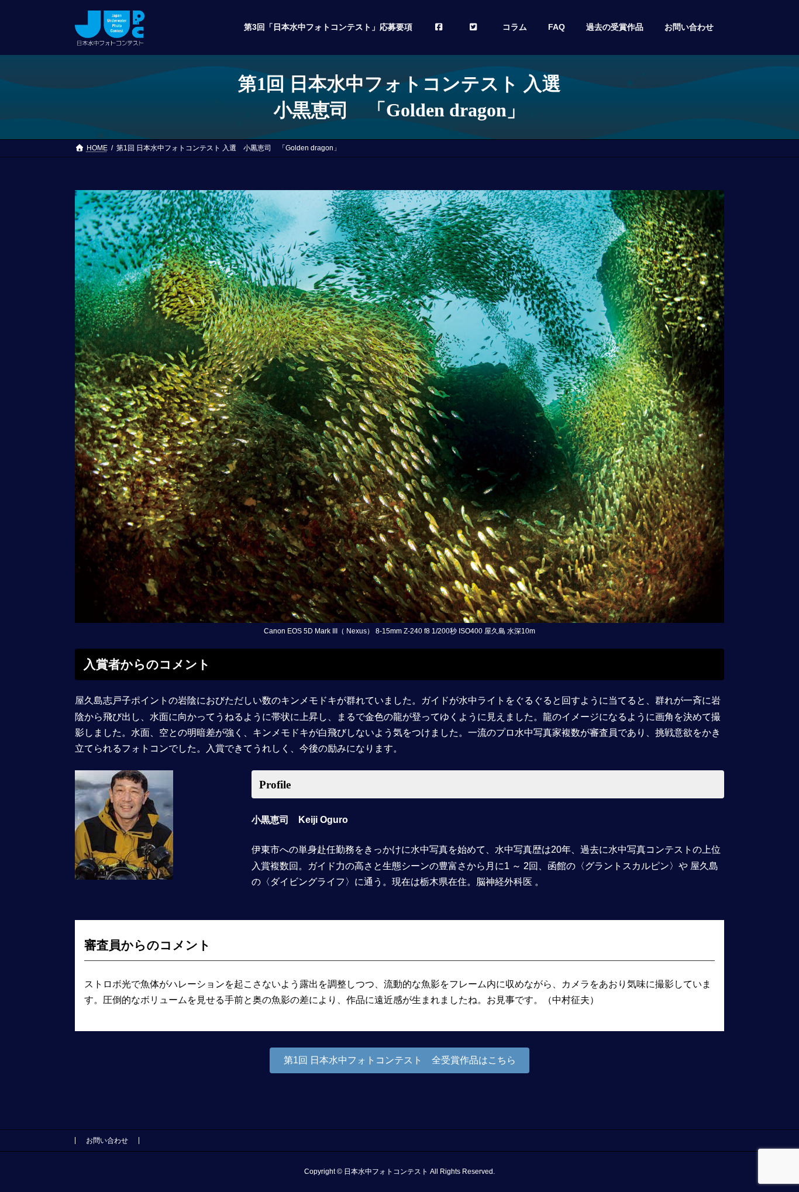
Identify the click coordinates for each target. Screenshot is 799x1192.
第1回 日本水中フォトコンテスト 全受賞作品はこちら (400, 1060)
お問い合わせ (107, 1140)
